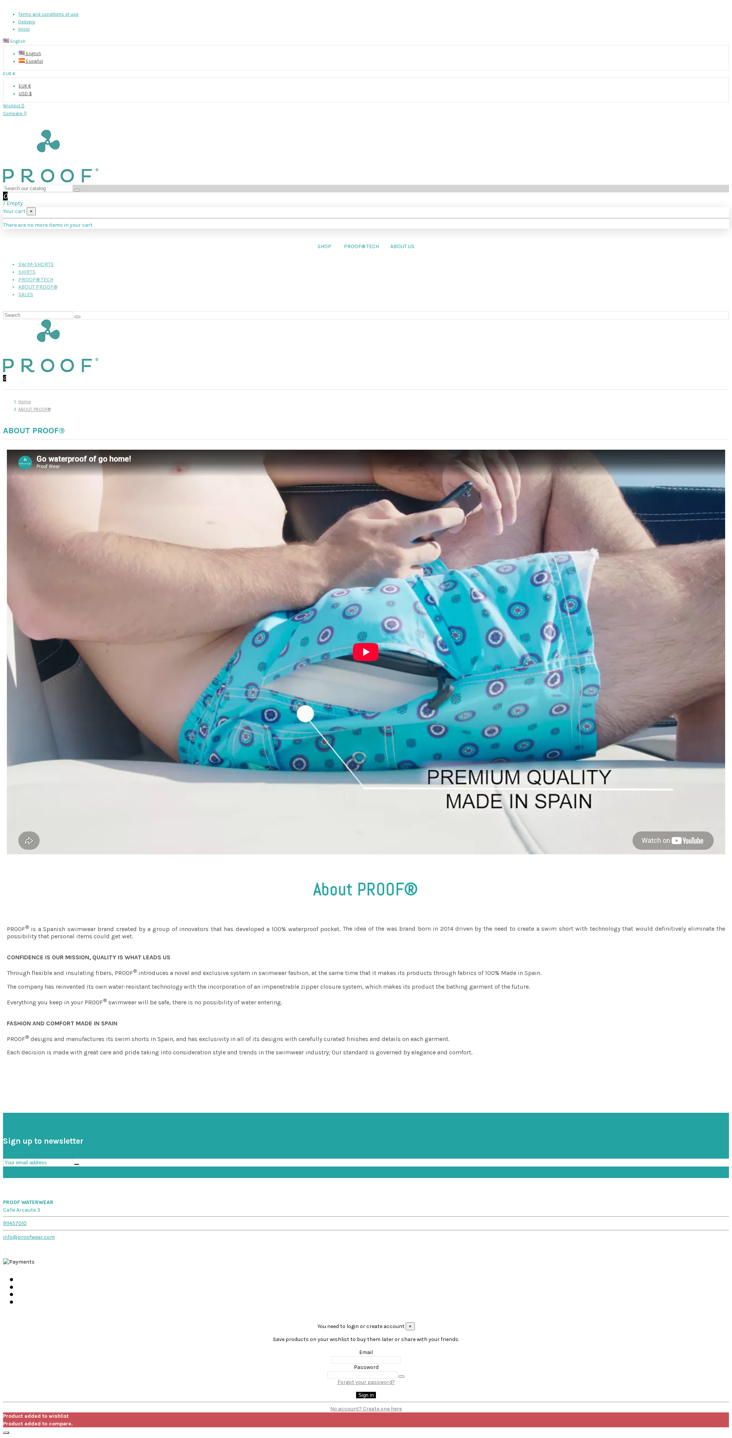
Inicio (24, 29)
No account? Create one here (366, 1409)
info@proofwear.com (29, 1237)
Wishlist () (13, 105)
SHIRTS (26, 272)
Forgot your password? (366, 1382)
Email (366, 1352)
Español (34, 61)
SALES (25, 294)
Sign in (366, 1395)
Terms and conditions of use (48, 14)
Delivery (26, 21)
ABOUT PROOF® (37, 287)
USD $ (25, 93)
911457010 (15, 1223)
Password (366, 1367)
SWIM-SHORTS (36, 264)
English (33, 53)
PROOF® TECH (35, 279)
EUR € (25, 86)
